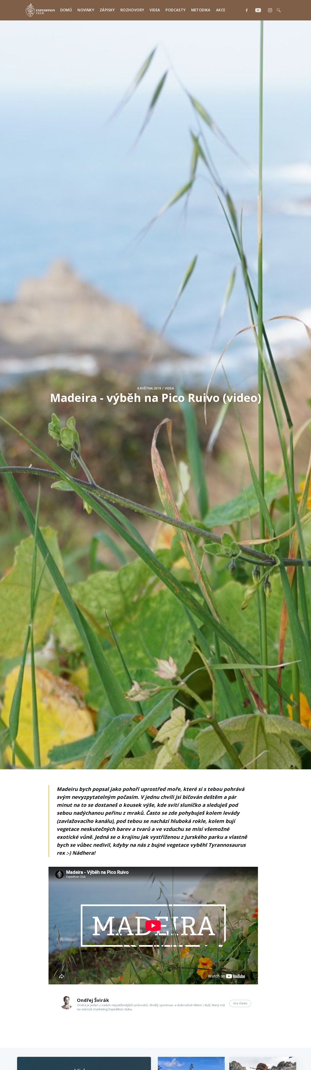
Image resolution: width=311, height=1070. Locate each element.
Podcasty (176, 9)
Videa (155, 9)
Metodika (201, 9)
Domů (66, 9)
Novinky (85, 9)
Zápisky (107, 9)
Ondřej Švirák (93, 1000)
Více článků (240, 1003)
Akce (220, 9)
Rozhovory (132, 9)
